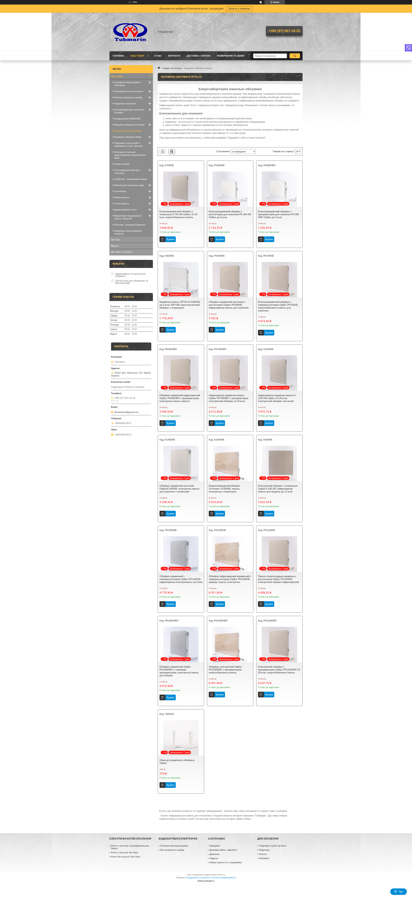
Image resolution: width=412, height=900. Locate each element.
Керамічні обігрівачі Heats (127, 137)
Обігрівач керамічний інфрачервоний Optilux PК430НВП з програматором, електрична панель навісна (179, 398)
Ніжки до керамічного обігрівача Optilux (176, 761)
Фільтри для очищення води (129, 185)
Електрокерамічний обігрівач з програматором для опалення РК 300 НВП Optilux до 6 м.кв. (278, 214)
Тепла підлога (121, 203)
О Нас (158, 55)
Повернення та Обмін (230, 55)
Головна (118, 55)
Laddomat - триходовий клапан (130, 179)
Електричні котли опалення (128, 91)
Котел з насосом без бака (124, 852)
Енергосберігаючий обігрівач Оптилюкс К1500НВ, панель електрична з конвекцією (224, 488)
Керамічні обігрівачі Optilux (128, 131)
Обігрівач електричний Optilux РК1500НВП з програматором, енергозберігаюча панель (225, 669)
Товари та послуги (172, 68)
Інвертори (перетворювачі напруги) (128, 232)
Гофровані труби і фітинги (272, 845)
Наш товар (137, 55)
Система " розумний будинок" (130, 224)
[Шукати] (295, 55)
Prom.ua (221, 875)
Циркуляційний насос (125, 209)
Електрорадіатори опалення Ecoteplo (129, 111)
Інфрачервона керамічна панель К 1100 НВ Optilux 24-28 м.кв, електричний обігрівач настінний (277, 398)
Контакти (174, 55)
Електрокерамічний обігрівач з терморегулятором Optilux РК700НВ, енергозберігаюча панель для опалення (278, 306)
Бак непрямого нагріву (172, 850)
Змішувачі (215, 845)
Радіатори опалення (125, 103)
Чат (401, 891)
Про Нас (115, 239)
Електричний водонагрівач (174, 845)
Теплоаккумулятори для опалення (127, 171)
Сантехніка (120, 191)
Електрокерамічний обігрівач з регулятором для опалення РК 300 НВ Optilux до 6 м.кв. (230, 214)
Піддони (214, 858)
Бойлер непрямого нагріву (128, 97)
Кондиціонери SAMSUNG (127, 118)
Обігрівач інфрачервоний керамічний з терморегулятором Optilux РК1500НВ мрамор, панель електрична (230, 579)
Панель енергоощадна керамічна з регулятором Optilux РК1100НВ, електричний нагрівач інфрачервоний (278, 579)
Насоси (263, 854)
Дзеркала (214, 854)
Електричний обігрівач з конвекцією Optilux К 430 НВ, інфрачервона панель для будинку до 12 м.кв (277, 488)
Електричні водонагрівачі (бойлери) (127, 83)
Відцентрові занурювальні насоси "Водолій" (127, 217)
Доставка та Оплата (121, 252)
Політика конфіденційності (223, 878)
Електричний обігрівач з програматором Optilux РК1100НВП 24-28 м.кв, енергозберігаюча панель (279, 669)
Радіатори (264, 850)
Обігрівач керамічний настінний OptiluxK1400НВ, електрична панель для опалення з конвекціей (179, 488)
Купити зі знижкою (239, 8)
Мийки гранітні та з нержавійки (226, 862)
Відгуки (114, 245)
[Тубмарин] (130, 32)
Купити (170, 239)
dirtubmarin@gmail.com (126, 412)
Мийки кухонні (121, 197)
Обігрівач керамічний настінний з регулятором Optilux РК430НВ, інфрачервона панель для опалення (228, 305)
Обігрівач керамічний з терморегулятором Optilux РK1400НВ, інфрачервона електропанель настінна (180, 579)
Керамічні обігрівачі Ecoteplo (129, 124)
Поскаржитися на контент (198, 878)
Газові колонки (122, 164)
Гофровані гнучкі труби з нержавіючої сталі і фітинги (128, 144)
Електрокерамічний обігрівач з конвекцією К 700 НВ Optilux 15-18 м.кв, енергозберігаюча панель (178, 214)
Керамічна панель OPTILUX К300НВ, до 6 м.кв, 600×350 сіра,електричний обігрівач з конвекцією (179, 305)
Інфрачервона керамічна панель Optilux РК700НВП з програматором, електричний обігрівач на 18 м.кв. (229, 398)
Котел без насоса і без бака (125, 856)
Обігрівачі (264, 858)
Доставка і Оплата (199, 55)
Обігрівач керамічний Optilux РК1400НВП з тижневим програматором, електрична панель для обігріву (179, 671)
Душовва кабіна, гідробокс (223, 850)
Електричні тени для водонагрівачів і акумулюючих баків (130, 155)
